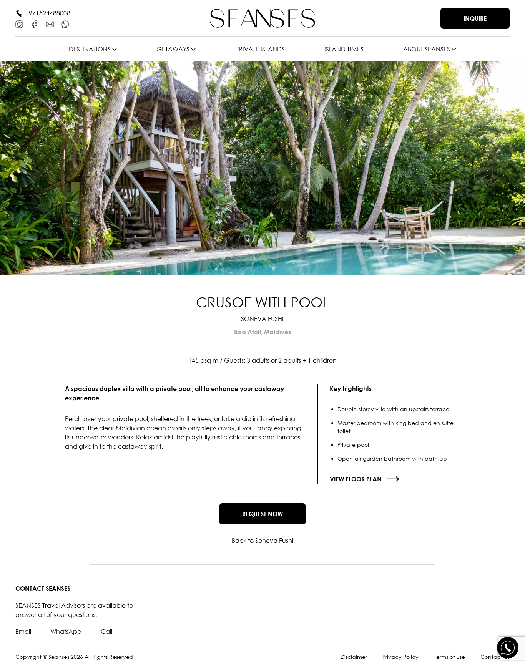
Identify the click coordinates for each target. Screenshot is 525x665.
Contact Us (495, 656)
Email (23, 631)
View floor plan (356, 479)
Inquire (475, 18)
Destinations (90, 49)
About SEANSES (426, 49)
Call (106, 631)
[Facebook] (34, 24)
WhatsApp (65, 631)
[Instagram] (19, 24)
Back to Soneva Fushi (262, 540)
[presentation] (25, 168)
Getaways (172, 49)
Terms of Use (449, 656)
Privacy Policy (400, 656)
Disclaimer (354, 656)
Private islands (260, 49)
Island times (344, 49)
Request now (262, 514)
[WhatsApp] (65, 24)
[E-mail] (50, 24)
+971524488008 (47, 13)
